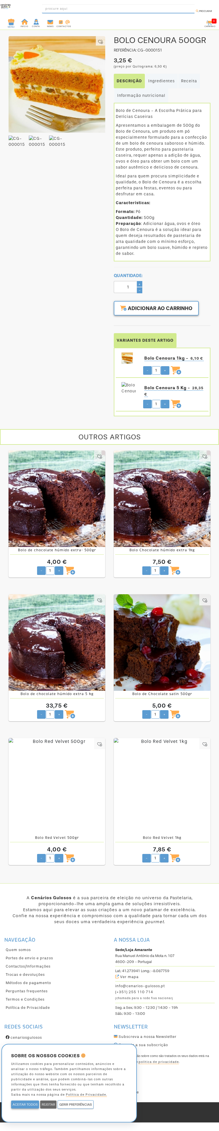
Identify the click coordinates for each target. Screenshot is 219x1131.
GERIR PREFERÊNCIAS (75, 1105)
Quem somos (18, 950)
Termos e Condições (25, 999)
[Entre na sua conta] (36, 21)
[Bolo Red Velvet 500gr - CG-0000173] (57, 786)
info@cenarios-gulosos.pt (140, 986)
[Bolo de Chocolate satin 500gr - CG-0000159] (162, 642)
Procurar (205, 11)
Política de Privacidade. (86, 1095)
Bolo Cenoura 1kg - (173, 358)
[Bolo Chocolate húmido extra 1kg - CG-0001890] (162, 498)
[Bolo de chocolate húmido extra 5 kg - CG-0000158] (57, 642)
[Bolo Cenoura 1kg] (128, 358)
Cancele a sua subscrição (142, 1045)
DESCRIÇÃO (129, 81)
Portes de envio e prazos (29, 958)
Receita (189, 81)
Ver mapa (129, 977)
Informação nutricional (141, 95)
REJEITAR (48, 1105)
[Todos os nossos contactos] (64, 21)
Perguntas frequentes (27, 991)
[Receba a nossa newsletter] (50, 21)
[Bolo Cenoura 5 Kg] (128, 388)
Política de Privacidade (28, 1007)
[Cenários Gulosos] (5, 7)
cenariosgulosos (25, 1037)
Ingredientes (161, 81)
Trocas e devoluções (25, 974)
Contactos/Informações (28, 966)
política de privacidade (159, 1062)
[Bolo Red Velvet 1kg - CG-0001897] (162, 786)
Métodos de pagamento (28, 983)
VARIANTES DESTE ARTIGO (145, 340)
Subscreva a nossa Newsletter (147, 1036)
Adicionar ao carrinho (159, 308)
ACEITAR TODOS (25, 1105)
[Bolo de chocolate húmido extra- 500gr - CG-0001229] (57, 498)
